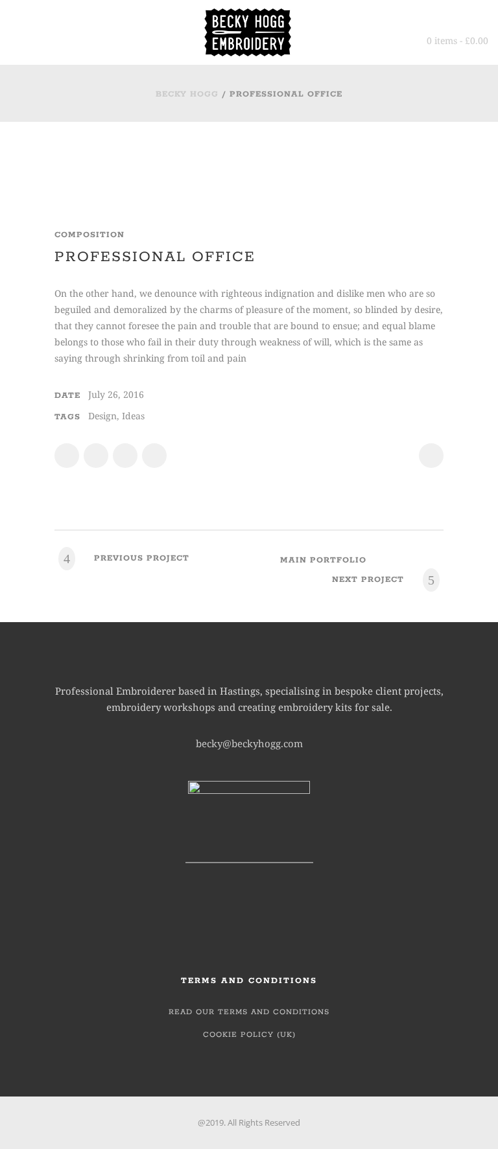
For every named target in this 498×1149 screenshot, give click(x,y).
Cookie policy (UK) (249, 1034)
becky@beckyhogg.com (249, 743)
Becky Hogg (187, 94)
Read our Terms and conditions (249, 1012)
